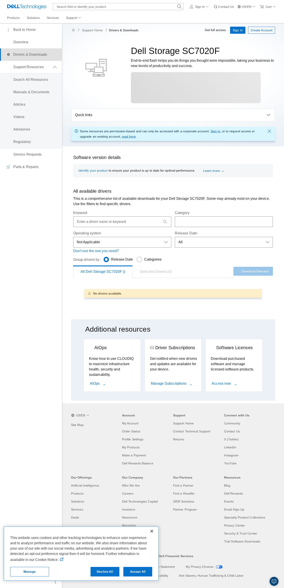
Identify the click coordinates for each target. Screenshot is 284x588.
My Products (131, 447)
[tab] (155, 271)
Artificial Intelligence (85, 485)
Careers (128, 493)
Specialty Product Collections (244, 517)
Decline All (105, 571)
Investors (128, 509)
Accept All (138, 571)
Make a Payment (134, 455)
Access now (222, 383)
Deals (75, 517)
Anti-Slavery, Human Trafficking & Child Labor (211, 575)
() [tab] (103, 271)
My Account (130, 423)
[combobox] (118, 6)
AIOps (95, 383)
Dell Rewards (233, 493)
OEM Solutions (183, 501)
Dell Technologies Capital (140, 501)
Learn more (211, 170)
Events (229, 501)
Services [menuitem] (53, 18)
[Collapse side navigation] (55, 582)
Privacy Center (234, 525)
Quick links (83, 115)
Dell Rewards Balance (137, 463)
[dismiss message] (269, 131)
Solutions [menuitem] (33, 18)
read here (129, 136)
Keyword (80, 213)
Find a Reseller (184, 493)
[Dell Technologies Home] (26, 6)
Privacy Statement (162, 566)
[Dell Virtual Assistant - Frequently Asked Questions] (274, 581)
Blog (227, 485)
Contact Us (232, 431)
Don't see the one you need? (96, 251)
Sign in (215, 131)
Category (182, 213)
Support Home (92, 30)
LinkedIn (230, 447)
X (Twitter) (231, 439)
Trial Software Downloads (242, 541)
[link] (224, 6)
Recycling (129, 525)
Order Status (131, 431)
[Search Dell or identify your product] (179, 6)
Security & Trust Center (240, 533)
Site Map (77, 425)
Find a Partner (183, 485)
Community (232, 423)
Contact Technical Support (191, 431)
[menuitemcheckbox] (31, 67)
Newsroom (129, 517)
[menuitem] (74, 18)
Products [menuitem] (13, 18)
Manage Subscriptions (169, 383)
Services (77, 509)
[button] (200, 6)
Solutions (77, 501)
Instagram (231, 455)
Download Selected (254, 271)
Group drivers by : (87, 259)
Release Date (122, 259)
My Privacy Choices (200, 566)
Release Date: (186, 233)
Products (77, 493)
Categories (153, 259)
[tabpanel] (173, 293)
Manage (30, 571)
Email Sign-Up (234, 509)
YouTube (230, 463)
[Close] (152, 531)
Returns (178, 439)
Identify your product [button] (93, 170)
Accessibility (159, 575)
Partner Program (185, 509)
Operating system (87, 233)
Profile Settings (132, 439)
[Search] (165, 221)
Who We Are (131, 485)
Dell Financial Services (175, 556)
